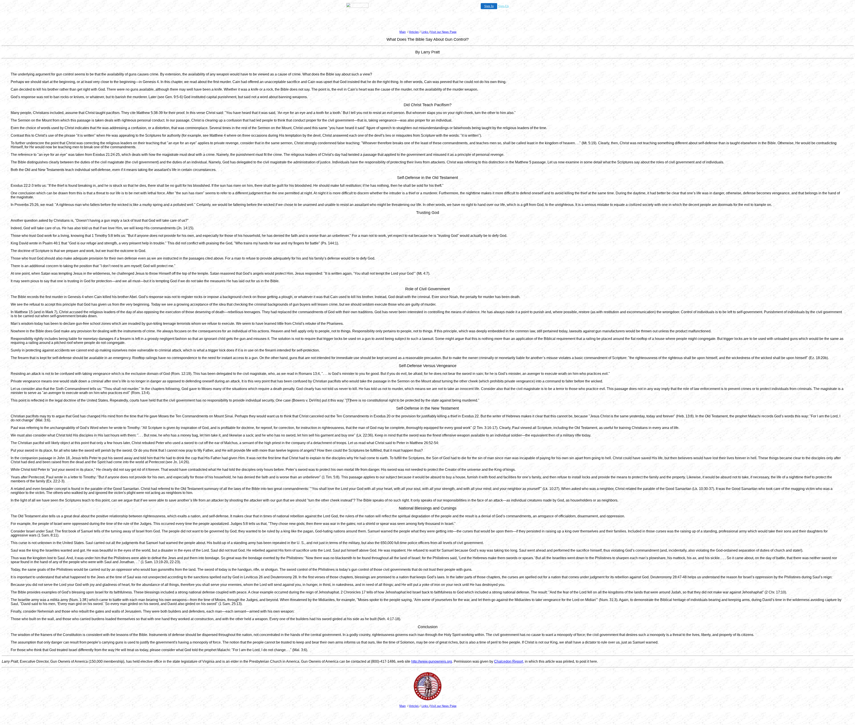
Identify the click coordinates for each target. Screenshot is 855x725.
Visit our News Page (443, 32)
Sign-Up (503, 6)
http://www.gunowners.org (431, 661)
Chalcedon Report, (509, 661)
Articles (414, 32)
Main (402, 32)
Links (425, 32)
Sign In (489, 6)
